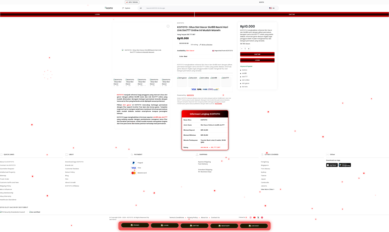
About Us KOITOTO (7, 162)
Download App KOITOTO (74, 162)
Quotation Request (7, 169)
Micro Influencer (6, 189)
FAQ (66, 179)
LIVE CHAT (255, 225)
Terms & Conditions (176, 218)
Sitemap (3, 176)
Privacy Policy (192, 218)
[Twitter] (258, 218)
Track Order (4, 179)
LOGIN (97, 14)
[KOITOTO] (109, 8)
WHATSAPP (225, 225)
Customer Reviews (72, 169)
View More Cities (267, 189)
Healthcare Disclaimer (8, 200)
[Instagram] (250, 218)
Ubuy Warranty (5, 196)
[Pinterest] (262, 218)
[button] (168, 26)
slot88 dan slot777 (160, 117)
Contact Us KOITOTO (8, 165)
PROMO (136, 226)
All (141, 8)
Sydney (263, 172)
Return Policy (70, 172)
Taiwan (263, 176)
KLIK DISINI (218, 104)
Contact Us (215, 218)
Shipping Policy (5, 186)
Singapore (265, 165)
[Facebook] (248, 218)
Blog (67, 176)
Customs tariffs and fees (9, 182)
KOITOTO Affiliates (72, 186)
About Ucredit (70, 182)
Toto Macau (265, 169)
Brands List (69, 165)
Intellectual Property (7, 172)
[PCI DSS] (12, 212)
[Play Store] (345, 165)
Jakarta (264, 186)
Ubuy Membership (6, 193)
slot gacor (127, 105)
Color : (183, 56)
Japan (263, 179)
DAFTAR (292, 14)
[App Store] (332, 165)
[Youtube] (254, 218)
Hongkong (265, 162)
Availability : (181, 51)
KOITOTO (120, 95)
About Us (204, 218)
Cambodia (265, 182)
